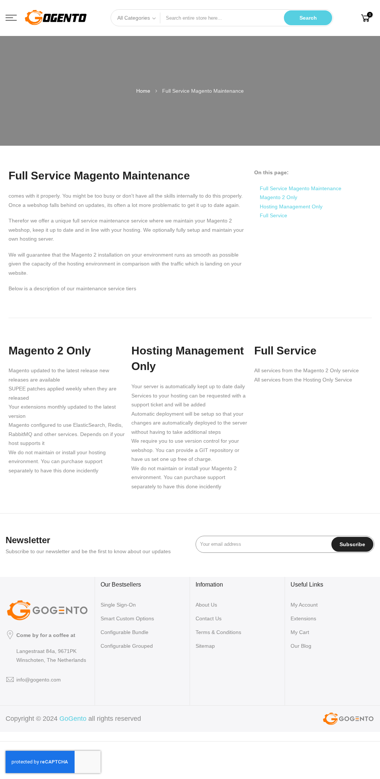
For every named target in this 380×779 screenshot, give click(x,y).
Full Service (273, 215)
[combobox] (222, 17)
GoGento (72, 718)
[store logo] (55, 18)
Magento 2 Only (278, 197)
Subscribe (352, 544)
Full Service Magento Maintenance (300, 188)
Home (144, 91)
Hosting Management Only (291, 206)
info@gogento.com (38, 680)
